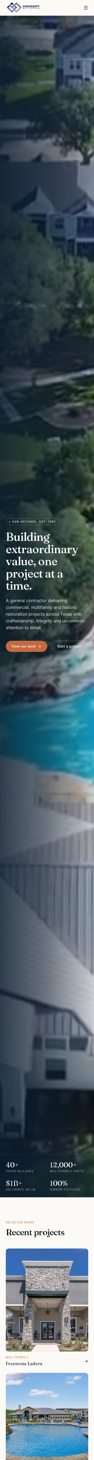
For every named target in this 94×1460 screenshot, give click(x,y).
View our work (24, 646)
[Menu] (85, 7)
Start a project (69, 646)
